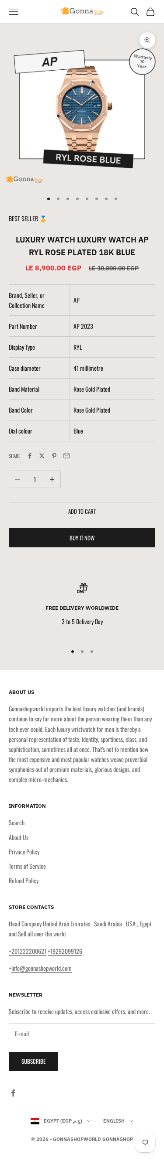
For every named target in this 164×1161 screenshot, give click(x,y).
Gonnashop (117, 1139)
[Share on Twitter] (41, 455)
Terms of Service (27, 866)
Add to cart (82, 511)
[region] (82, 609)
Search (16, 822)
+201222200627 (27, 951)
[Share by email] (66, 455)
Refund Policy (23, 880)
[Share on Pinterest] (54, 455)
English (114, 1121)
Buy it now (82, 537)
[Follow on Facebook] (13, 1093)
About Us (18, 837)
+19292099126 (65, 951)
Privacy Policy (24, 851)
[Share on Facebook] (29, 455)
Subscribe (33, 1061)
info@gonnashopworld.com (41, 968)
